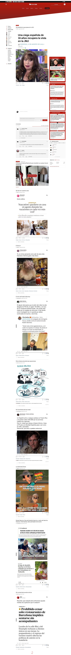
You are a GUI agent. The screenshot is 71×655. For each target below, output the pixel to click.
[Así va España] (12, 1)
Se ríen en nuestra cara (22, 190)
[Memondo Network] (64, 1)
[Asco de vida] (6, 1)
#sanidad (17, 458)
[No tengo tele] (14, 1)
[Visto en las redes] (8, 1)
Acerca (51, 162)
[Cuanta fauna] (22, 1)
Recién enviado (10, 29)
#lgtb (21, 514)
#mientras (35, 290)
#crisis (20, 290)
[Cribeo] (18, 1)
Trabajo (9, 60)
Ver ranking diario (57, 156)
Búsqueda (9, 63)
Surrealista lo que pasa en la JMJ (25, 27)
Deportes (9, 50)
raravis (18, 460)
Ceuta (9, 32)
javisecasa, (19, 411)
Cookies (57, 163)
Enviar (48, 8)
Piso (8, 44)
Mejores (27, 8)
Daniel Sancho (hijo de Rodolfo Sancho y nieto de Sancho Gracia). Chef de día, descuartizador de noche (32, 521)
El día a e (18, 245)
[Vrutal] (9, 1)
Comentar (44, 120)
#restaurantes (22, 647)
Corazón (9, 49)
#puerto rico (28, 458)
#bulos (17, 355)
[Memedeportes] (11, 1)
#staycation (28, 239)
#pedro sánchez (18, 401)
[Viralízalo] (19, 1)
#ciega (23, 85)
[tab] (51, 142)
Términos (57, 162)
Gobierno (9, 41)
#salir (23, 290)
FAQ (64, 162)
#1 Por (23, 128)
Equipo (51, 164)
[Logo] (33, 4)
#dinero (17, 290)
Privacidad (51, 163)
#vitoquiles (27, 355)
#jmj (20, 85)
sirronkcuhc (19, 403)
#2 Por (23, 141)
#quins (20, 239)
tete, (18, 192)
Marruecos (9, 37)
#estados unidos (23, 458)
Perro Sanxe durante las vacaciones (26, 361)
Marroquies (10, 42)
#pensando (27, 290)
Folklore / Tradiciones (10, 56)
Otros (9, 57)
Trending (9, 31)
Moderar (36, 8)
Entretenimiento (10, 54)
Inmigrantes (10, 45)
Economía (9, 52)
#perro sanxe (27, 401)
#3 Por (22, 150)
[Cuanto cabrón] (13, 1)
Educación (9, 53)
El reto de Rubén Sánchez (23, 296)
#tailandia (17, 586)
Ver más (63, 58)
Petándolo (9, 27)
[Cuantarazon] (7, 1)
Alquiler (9, 38)
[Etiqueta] (6, 32)
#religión (17, 85)
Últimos (23, 8)
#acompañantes (28, 647)
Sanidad (9, 59)
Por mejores (18, 125)
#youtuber (18, 514)
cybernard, (19, 523)
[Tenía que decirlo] (17, 1)
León (9, 39)
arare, (18, 247)
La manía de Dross (21, 466)
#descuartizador (28, 586)
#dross (24, 514)
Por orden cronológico (45, 125)
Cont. (64, 163)
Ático (9, 35)
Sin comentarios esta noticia (24, 592)
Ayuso (9, 34)
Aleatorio (31, 8)
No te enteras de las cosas (23, 409)
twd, (18, 362)
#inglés (17, 239)
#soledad (17, 647)
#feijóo (23, 401)
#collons (23, 239)
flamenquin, (19, 298)
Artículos (40, 8)
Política (9, 58)
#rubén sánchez (21, 355)
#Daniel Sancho (22, 586)
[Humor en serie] (23, 1)
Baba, (18, 468)
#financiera (31, 290)
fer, (17, 28)
